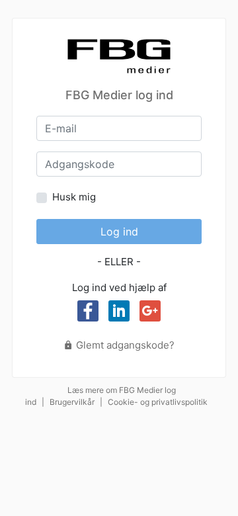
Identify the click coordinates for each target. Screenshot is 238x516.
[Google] (150, 311)
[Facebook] (88, 311)
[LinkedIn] (119, 311)
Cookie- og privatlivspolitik (158, 402)
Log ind (119, 231)
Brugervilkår (72, 402)
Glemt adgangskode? (124, 345)
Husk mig (74, 197)
